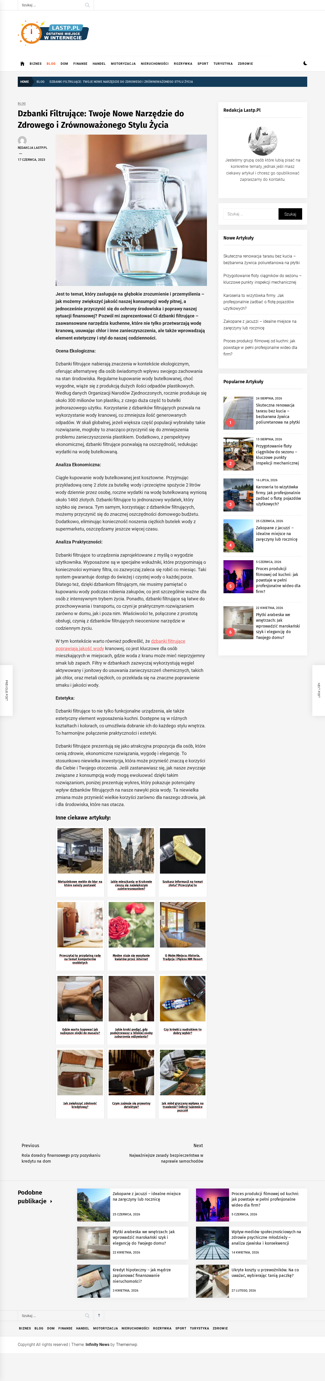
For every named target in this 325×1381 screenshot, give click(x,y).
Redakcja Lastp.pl (32, 148)
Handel (99, 64)
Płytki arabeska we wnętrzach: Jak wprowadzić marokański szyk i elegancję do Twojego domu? (278, 626)
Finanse (80, 64)
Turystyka (223, 64)
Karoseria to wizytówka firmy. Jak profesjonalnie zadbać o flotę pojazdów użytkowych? (258, 302)
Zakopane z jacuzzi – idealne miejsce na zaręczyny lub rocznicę (277, 533)
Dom (64, 64)
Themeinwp (126, 1344)
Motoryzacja (123, 64)
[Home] (22, 63)
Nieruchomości (155, 64)
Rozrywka (183, 64)
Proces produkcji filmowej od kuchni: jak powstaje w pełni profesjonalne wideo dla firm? (260, 347)
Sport (203, 64)
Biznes (36, 64)
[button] (305, 63)
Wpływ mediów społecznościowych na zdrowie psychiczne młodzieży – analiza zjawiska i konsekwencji (266, 1237)
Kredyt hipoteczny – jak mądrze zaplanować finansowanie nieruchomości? (142, 1275)
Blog (51, 64)
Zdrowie (245, 64)
